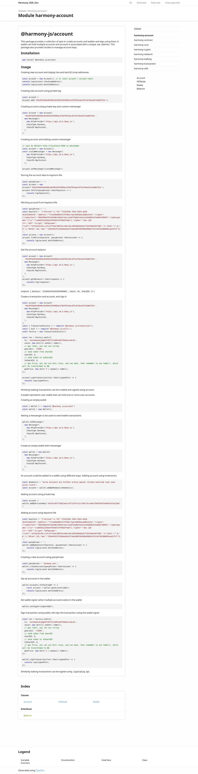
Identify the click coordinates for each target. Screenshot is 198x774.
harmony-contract (143, 40)
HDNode (62, 701)
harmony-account (37, 10)
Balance (28, 715)
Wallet (96, 701)
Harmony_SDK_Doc (28, 2)
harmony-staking (143, 58)
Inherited (141, 2)
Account (28, 701)
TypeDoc (40, 770)
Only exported (172, 2)
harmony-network (143, 54)
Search (122, 2)
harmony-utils (141, 68)
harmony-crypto (142, 49)
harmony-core (141, 44)
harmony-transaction (145, 63)
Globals (22, 10)
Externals (155, 2)
